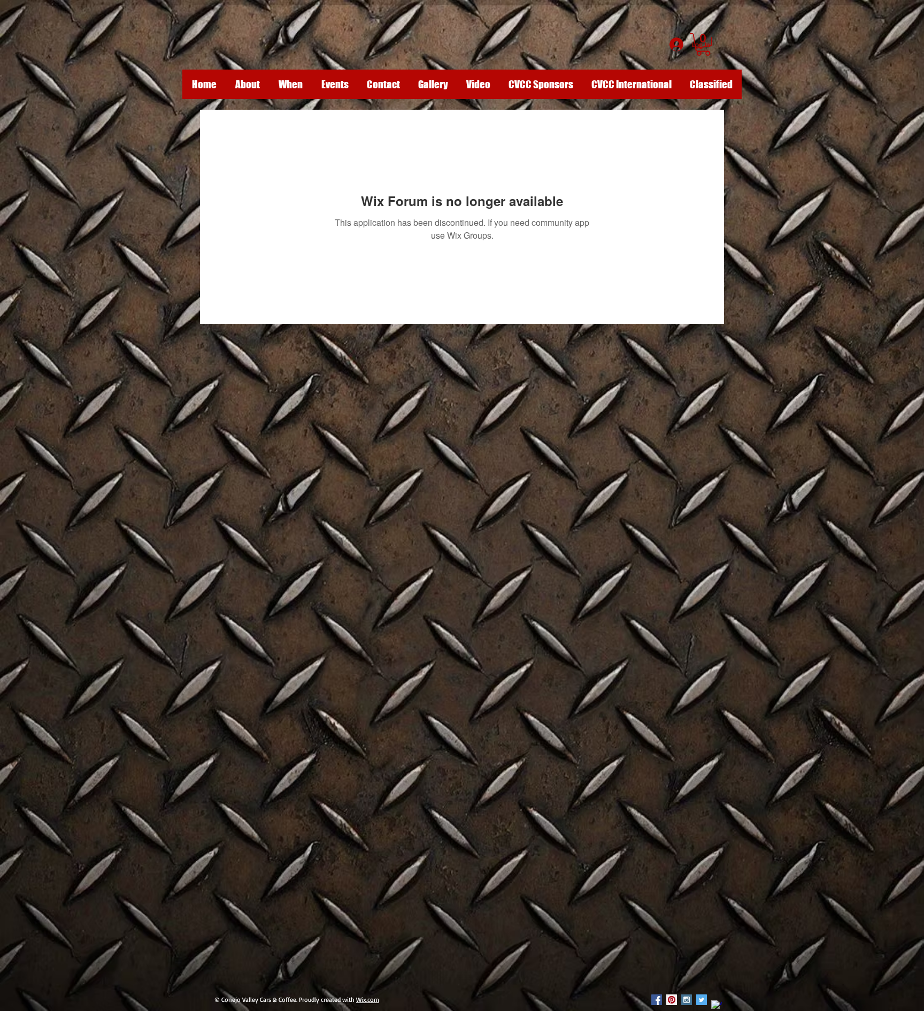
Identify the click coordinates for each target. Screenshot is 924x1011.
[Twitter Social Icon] (701, 999)
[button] (703, 44)
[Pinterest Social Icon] (671, 999)
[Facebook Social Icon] (656, 999)
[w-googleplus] (716, 1005)
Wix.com (367, 999)
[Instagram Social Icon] (686, 999)
